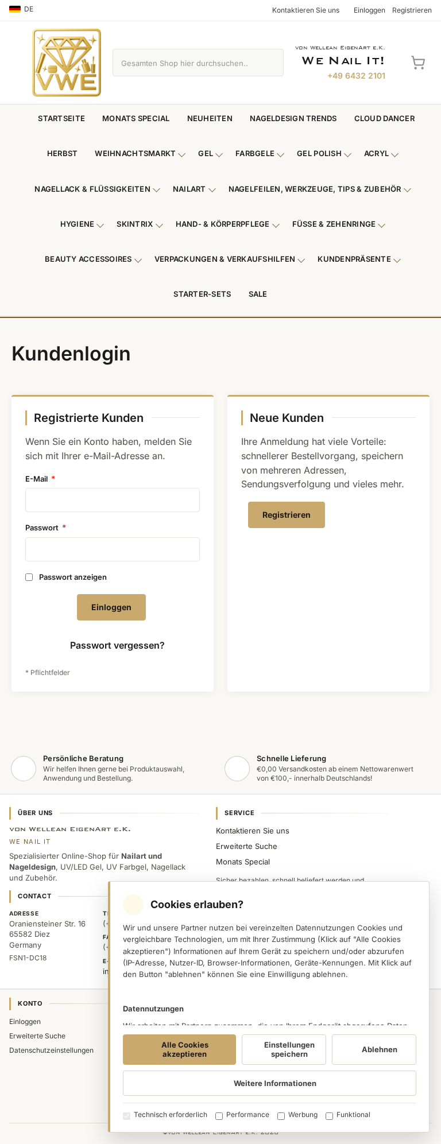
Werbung (303, 1114)
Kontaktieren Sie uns (252, 830)
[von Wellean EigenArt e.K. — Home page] (66, 62)
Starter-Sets (202, 293)
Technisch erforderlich (170, 1114)
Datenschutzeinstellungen (51, 1050)
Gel (205, 153)
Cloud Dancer (384, 118)
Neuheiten (210, 118)
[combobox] (185, 62)
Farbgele (254, 153)
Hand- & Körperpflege (223, 223)
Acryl (376, 153)
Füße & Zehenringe (334, 223)
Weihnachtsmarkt (135, 153)
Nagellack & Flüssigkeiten (92, 188)
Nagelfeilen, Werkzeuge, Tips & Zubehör (315, 188)
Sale (258, 293)
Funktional (353, 1114)
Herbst (62, 153)
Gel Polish (319, 153)
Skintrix (135, 223)
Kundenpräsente (354, 258)
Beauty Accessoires (88, 258)
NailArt (189, 188)
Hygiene (77, 223)
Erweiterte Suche (246, 846)
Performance (247, 1114)
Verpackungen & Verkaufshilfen (225, 258)
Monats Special (136, 118)
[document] (269, 1007)
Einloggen (25, 1021)
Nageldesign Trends (293, 118)
